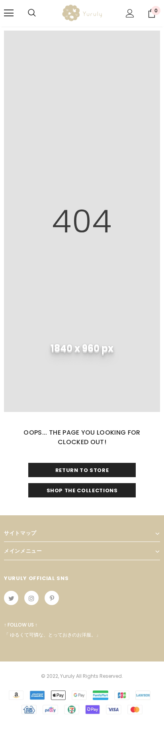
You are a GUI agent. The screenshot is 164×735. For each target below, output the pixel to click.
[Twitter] (11, 598)
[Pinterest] (52, 598)
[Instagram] (31, 598)
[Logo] (82, 12)
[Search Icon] (32, 13)
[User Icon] (130, 13)
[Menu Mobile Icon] (9, 13)
